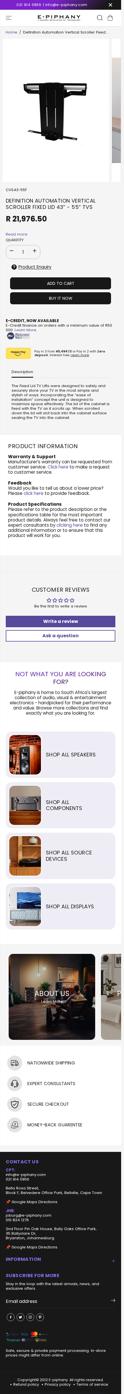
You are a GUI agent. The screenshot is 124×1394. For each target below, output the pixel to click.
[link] (60, 1337)
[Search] (100, 18)
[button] (9, 18)
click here (34, 493)
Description (22, 372)
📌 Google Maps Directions (31, 1202)
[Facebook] (11, 1317)
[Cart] (110, 18)
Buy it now (60, 298)
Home (11, 32)
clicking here (70, 525)
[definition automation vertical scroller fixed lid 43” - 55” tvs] (56, 110)
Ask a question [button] (60, 635)
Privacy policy (58, 1384)
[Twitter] (20, 1317)
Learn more (80, 355)
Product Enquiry (34, 267)
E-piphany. (59, 1379)
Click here (58, 467)
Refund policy (26, 1384)
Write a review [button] (60, 621)
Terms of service (92, 1384)
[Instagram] (30, 1317)
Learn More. (26, 330)
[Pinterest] (40, 1317)
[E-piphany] (59, 18)
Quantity (15, 240)
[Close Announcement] (110, 5)
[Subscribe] (113, 1301)
